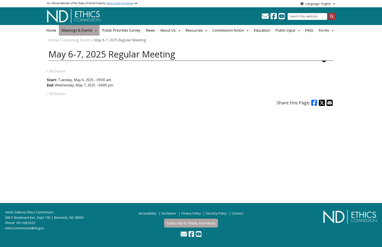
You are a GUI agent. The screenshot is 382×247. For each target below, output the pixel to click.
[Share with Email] (329, 103)
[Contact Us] (265, 16)
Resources (194, 30)
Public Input (285, 30)
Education (262, 30)
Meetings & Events (76, 30)
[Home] (74, 15)
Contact (237, 213)
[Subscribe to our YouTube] (282, 16)
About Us (168, 30)
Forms (324, 30)
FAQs (309, 30)
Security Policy (216, 213)
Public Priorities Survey (121, 30)
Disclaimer (168, 213)
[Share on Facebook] (314, 103)
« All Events (56, 71)
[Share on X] (321, 103)
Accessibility (147, 213)
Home (51, 30)
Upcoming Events (76, 40)
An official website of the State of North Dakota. (90, 3)
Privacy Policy (191, 213)
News (150, 30)
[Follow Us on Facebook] (274, 16)
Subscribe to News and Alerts (191, 223)
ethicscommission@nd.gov (24, 228)
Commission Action (228, 30)
